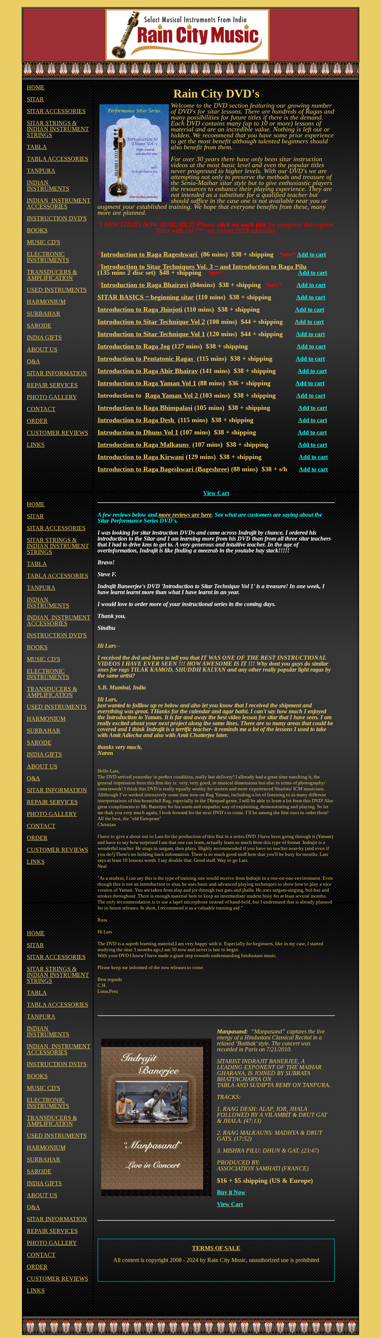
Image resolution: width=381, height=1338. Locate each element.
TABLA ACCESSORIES (57, 159)
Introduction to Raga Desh (136, 420)
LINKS (36, 445)
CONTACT (41, 409)
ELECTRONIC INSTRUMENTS (48, 257)
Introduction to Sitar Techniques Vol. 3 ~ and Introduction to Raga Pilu (204, 266)
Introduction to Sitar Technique (143, 321)
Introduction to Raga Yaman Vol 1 (146, 383)
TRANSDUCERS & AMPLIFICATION (52, 275)
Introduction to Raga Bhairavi (144, 285)
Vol (195, 321)
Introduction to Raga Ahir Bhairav (147, 371)
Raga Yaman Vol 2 (172, 395)
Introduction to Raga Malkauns (143, 444)
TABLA (37, 147)
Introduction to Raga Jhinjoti (139, 309)
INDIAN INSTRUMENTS (48, 185)
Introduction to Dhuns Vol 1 (137, 432)
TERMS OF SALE (216, 1248)
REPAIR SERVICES (52, 385)
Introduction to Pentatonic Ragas (146, 358)
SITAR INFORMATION (57, 373)
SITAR (35, 99)
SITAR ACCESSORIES (56, 111)
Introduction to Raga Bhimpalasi (144, 407)
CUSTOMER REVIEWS (57, 433)
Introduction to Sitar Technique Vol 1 (151, 334)
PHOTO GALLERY (52, 397)
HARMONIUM (46, 302)
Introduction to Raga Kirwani (140, 457)
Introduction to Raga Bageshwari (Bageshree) (163, 469)
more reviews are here (185, 515)
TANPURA (41, 171)
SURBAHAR (43, 313)
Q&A (33, 361)
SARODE (39, 325)
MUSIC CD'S (43, 242)
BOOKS (37, 230)
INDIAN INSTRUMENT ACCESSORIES (58, 203)
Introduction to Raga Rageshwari (150, 254)
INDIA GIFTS (44, 337)
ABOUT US (42, 349)
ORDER (37, 421)
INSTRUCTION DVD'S (57, 218)
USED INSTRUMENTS (57, 290)
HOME (36, 87)
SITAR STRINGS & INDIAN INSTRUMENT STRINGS (58, 129)
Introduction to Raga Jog (133, 346)
